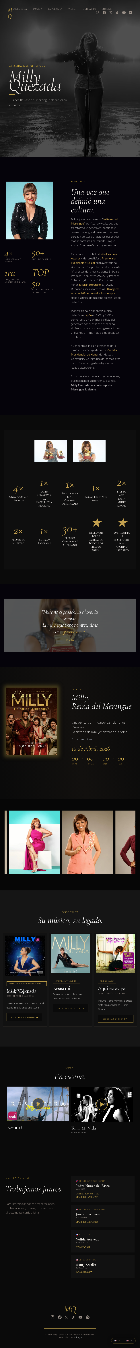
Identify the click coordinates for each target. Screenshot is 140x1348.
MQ (10, 13)
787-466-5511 (83, 1247)
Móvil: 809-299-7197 (87, 1197)
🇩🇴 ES (117, 1340)
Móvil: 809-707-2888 (87, 1222)
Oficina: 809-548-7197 (87, 1193)
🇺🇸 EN (129, 1340)
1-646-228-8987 (84, 1272)
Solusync (78, 1337)
